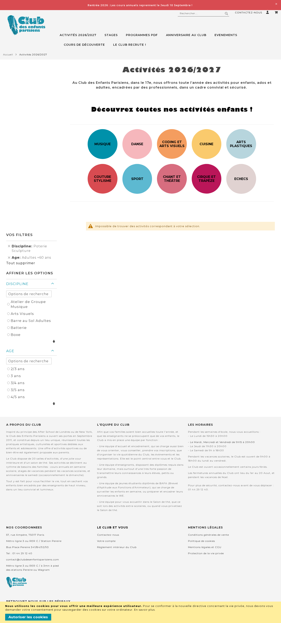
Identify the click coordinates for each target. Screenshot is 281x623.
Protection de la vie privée (206, 553)
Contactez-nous (248, 12)
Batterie (19, 328)
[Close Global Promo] (276, 4)
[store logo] (26, 25)
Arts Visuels (22, 314)
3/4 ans (18, 383)
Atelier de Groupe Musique (28, 304)
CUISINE (206, 144)
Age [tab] (10, 351)
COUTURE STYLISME (102, 179)
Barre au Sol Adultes (31, 321)
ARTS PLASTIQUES (241, 144)
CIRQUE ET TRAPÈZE (206, 179)
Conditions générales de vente (208, 534)
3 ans (16, 376)
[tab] (169, 40)
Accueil (8, 54)
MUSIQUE (102, 144)
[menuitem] (80, 35)
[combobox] (203, 13)
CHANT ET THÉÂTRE (172, 179)
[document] (141, 612)
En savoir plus (144, 609)
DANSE (137, 144)
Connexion (268, 12)
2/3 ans (18, 369)
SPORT (137, 179)
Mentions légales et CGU (204, 547)
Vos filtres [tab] (19, 235)
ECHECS (241, 179)
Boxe (16, 335)
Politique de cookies (201, 540)
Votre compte (106, 540)
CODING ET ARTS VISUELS (172, 144)
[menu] (169, 40)
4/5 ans (18, 397)
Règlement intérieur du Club (117, 547)
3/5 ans (18, 390)
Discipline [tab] (17, 284)
